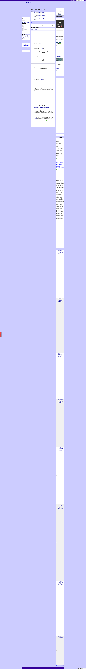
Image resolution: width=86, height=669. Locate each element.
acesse (60, 12)
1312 (26, 45)
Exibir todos (28, 47)
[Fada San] (23, 39)
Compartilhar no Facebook (26, 22)
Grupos (23, 27)
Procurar (85, 0)
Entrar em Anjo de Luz (34, 29)
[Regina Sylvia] (28, 36)
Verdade (34, 12)
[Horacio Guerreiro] (23, 36)
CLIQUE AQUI (58, 56)
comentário (39, 12)
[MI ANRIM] (26, 36)
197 (28, 45)
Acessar (74, 0)
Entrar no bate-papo (80, 668)
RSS (31, 22)
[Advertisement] (58, 91)
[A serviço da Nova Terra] (59, 48)
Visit (57, 68)
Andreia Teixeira (43, 12)
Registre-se (71, 0)
